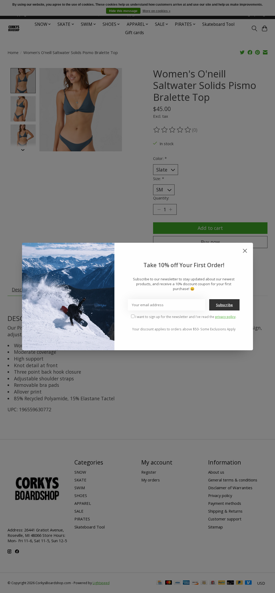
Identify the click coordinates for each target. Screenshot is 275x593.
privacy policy (225, 317)
